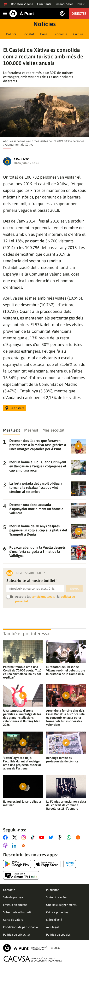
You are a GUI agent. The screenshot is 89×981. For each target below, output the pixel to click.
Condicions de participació (20, 927)
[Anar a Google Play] (17, 864)
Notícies (44, 23)
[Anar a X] (15, 837)
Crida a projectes (57, 912)
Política (11, 34)
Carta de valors (13, 919)
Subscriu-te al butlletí (17, 912)
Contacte (9, 889)
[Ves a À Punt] (21, 13)
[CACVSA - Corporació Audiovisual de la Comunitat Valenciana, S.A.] (33, 959)
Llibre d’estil (54, 919)
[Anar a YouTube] (42, 837)
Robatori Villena (22, 4)
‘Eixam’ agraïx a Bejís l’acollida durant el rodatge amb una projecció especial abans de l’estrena (22, 763)
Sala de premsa (13, 897)
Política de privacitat (16, 934)
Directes (79, 13)
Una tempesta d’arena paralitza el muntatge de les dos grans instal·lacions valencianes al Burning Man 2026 (22, 717)
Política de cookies (58, 934)
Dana (43, 34)
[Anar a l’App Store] (47, 864)
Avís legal (52, 927)
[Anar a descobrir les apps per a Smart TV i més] (21, 875)
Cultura (78, 34)
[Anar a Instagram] (25, 837)
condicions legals (43, 596)
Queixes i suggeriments (61, 904)
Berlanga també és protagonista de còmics (62, 759)
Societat (28, 34)
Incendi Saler (64, 4)
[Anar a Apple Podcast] (6, 845)
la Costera (17, 408)
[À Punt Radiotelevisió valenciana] (25, 948)
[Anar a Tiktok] (33, 837)
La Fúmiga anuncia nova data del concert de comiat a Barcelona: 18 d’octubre (66, 805)
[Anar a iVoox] (79, 837)
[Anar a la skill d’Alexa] (70, 864)
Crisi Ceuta (44, 4)
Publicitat (52, 889)
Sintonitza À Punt (57, 897)
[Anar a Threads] (61, 837)
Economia (60, 34)
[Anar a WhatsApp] (70, 837)
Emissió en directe (15, 904)
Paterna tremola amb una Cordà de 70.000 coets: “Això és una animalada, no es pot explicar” (22, 672)
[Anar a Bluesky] (52, 837)
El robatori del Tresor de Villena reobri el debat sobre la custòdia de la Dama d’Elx (65, 670)
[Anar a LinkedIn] (15, 845)
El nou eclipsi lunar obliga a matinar (22, 803)
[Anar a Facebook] (6, 837)
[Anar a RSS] (24, 845)
